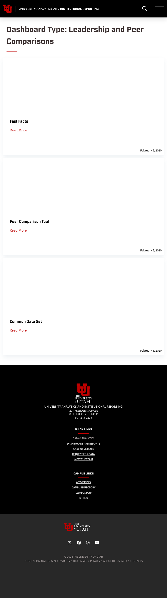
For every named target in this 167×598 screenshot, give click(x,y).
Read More (18, 130)
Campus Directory (83, 487)
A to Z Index (83, 482)
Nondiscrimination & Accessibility (47, 561)
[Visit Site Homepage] (83, 402)
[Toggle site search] (145, 8)
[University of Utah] (83, 527)
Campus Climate (83, 448)
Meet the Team (83, 459)
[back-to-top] (162, 589)
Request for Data (83, 454)
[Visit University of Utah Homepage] (7, 8)
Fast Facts (19, 121)
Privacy (95, 561)
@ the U (83, 498)
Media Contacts (132, 561)
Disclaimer (80, 561)
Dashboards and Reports (83, 443)
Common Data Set (26, 321)
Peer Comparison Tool (29, 221)
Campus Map (84, 492)
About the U (111, 561)
